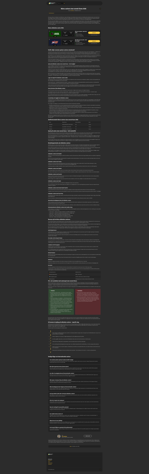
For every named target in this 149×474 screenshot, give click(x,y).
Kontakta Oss (50, 460)
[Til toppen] (100, 469)
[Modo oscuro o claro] (64, 3)
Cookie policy (50, 464)
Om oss (49, 461)
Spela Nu (93, 32)
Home (70, 446)
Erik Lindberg (72, 10)
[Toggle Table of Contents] (100, 8)
